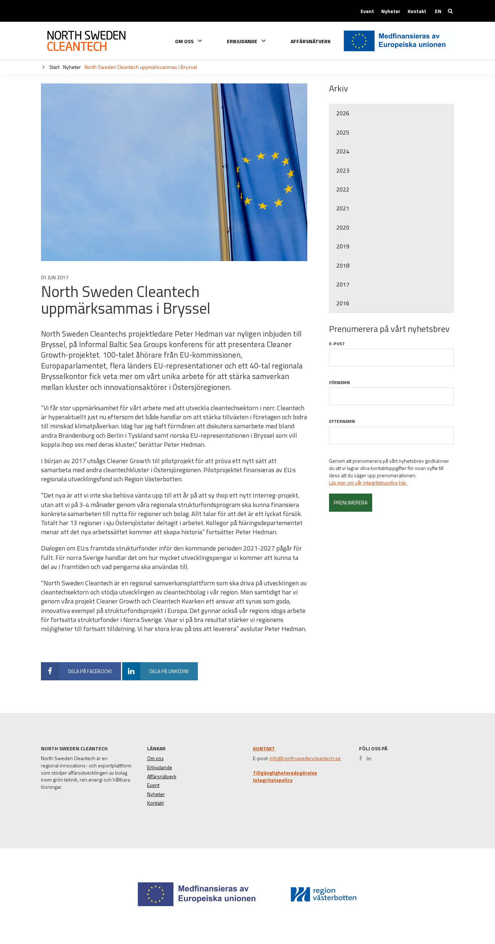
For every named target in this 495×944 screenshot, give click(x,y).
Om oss (155, 758)
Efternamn (342, 421)
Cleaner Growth (86, 41)
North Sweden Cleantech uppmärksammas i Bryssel (140, 67)
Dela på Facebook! (90, 671)
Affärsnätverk (310, 41)
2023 (342, 170)
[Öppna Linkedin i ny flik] (371, 758)
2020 (342, 227)
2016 (342, 303)
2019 (342, 246)
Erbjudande (159, 767)
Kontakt (417, 11)
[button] (464, 911)
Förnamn (339, 382)
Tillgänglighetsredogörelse (285, 772)
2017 (342, 284)
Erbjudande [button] (242, 40)
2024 (342, 151)
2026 (342, 113)
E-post (337, 344)
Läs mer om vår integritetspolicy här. (368, 482)
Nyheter (390, 11)
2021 (342, 208)
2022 (342, 189)
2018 (342, 265)
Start (53, 67)
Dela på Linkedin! (169, 671)
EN (438, 11)
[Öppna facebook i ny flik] (362, 758)
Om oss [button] (185, 40)
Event (367, 11)
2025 (342, 132)
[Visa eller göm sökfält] (450, 11)
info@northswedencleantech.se (305, 758)
